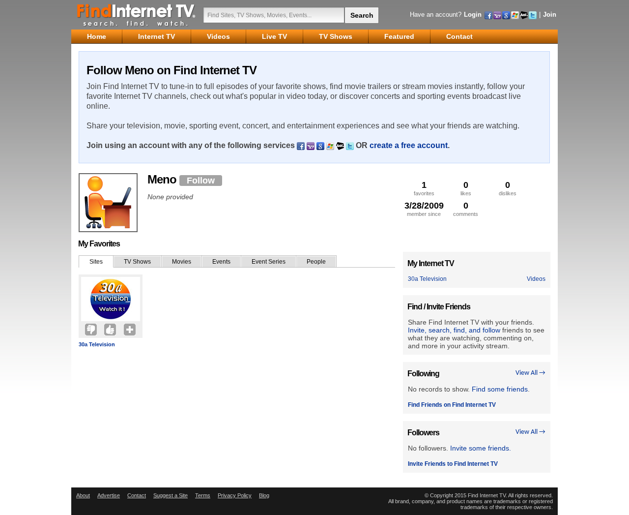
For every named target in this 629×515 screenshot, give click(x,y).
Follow (201, 180)
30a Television (97, 344)
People (316, 261)
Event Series (269, 261)
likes (465, 188)
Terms (202, 495)
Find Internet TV (136, 15)
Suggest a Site (170, 495)
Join (549, 14)
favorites (424, 188)
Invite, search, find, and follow (454, 330)
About (83, 495)
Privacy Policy (235, 495)
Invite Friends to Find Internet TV (453, 463)
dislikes (507, 188)
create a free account (409, 145)
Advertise (108, 495)
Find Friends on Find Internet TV (452, 404)
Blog (264, 495)
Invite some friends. (480, 448)
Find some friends (500, 389)
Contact (136, 495)
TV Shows (137, 261)
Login (473, 14)
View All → (530, 373)
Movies (181, 261)
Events (221, 261)
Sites (96, 261)
